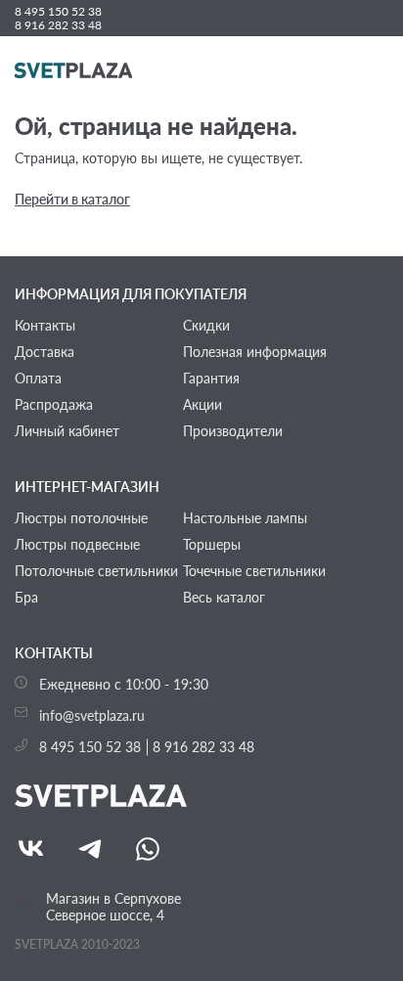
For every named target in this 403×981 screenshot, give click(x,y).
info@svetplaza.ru (92, 715)
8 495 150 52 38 (58, 12)
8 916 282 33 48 (58, 25)
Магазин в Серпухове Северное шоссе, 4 (113, 906)
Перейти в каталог (72, 199)
